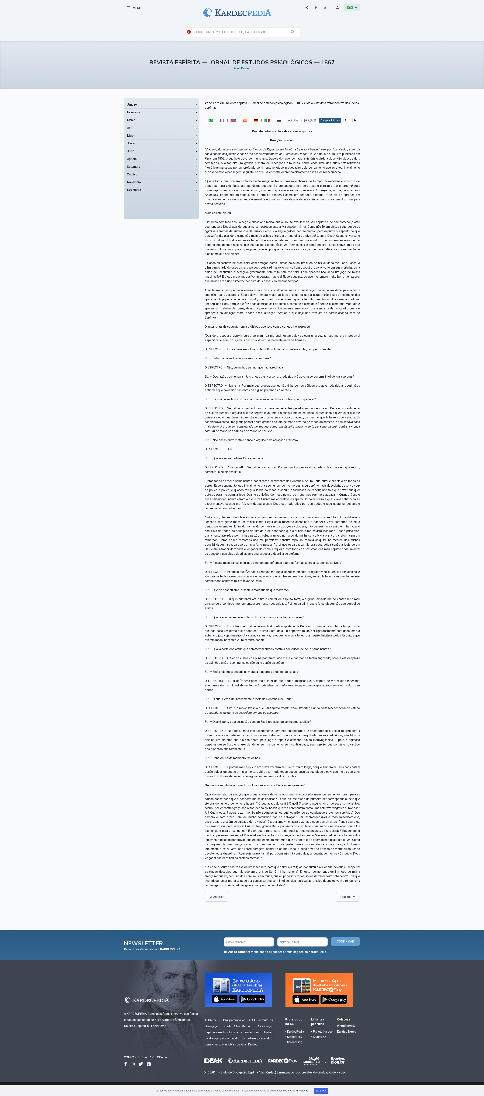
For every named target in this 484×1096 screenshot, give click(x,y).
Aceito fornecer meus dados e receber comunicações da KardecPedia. (277, 952)
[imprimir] (355, 120)
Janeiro (132, 104)
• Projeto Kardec (322, 1031)
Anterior (218, 897)
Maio (130, 135)
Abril (130, 128)
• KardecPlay (293, 1037)
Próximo (346, 897)
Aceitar (321, 1090)
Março (131, 120)
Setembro (133, 166)
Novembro (134, 182)
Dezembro (134, 190)
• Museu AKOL (320, 1037)
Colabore (343, 1019)
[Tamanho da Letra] (347, 120)
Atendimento (346, 1025)
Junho (131, 143)
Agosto (132, 159)
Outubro (132, 174)
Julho (130, 151)
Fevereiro (133, 112)
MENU (136, 8)
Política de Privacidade (296, 1090)
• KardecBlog (293, 1042)
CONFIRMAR (345, 941)
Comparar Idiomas (330, 120)
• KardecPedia (294, 1031)
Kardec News (346, 1031)
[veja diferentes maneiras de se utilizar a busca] (189, 31)
